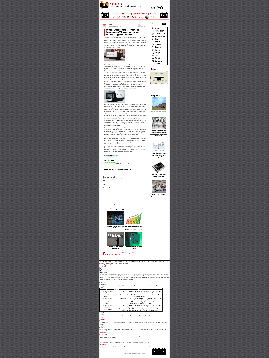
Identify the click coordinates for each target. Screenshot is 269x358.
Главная (157, 28)
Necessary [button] (101, 281)
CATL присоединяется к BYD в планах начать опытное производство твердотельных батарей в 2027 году (133, 227)
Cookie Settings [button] (102, 265)
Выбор (157, 39)
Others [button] (100, 339)
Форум (157, 63)
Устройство (159, 58)
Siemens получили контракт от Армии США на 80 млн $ (115, 227)
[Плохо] (107, 163)
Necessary (103, 282)
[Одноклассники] (107, 155)
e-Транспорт (159, 30)
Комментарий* (106, 188)
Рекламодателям (128, 347)
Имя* (104, 180)
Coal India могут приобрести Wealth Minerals (134, 247)
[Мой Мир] (109, 155)
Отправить (159, 79)
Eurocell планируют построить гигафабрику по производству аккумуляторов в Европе (159, 155)
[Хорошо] (112, 163)
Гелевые (158, 41)
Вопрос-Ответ (160, 36)
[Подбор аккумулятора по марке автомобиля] (134, 15)
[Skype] (115, 155)
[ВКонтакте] (105, 155)
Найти (164, 24)
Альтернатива (160, 33)
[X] (111, 155)
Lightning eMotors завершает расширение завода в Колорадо (158, 195)
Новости (158, 49)
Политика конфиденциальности (140, 347)
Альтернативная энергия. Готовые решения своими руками (159, 112)
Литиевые (158, 47)
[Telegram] (117, 155)
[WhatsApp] (113, 155)
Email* (104, 184)
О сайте (115, 347)
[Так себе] (110, 163)
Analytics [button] (101, 326)
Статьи (157, 55)
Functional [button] (101, 312)
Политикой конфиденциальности (160, 85)
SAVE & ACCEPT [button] (103, 344)
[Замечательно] (114, 163)
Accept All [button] (109, 265)
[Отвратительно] (105, 163)
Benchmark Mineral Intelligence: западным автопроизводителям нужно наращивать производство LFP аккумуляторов (158, 133)
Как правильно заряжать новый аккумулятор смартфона (159, 175)
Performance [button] (102, 319)
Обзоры (157, 52)
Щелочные (159, 60)
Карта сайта (151, 347)
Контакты (120, 347)
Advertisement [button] (102, 332)
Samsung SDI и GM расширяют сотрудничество (116, 247)
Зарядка (158, 44)
